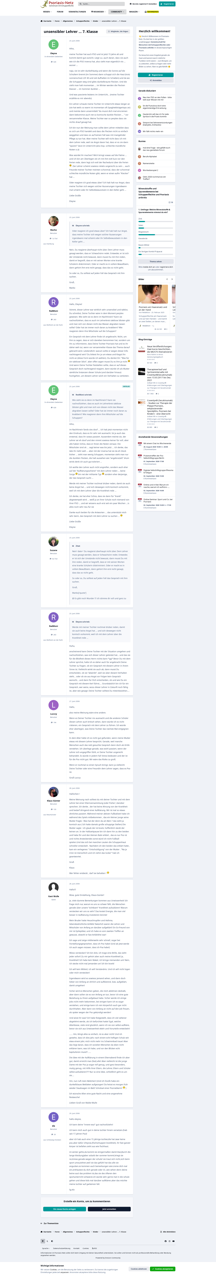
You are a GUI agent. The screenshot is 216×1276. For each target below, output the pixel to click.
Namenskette (148, 163)
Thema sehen (156, 261)
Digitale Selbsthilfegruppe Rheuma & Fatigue (158, 471)
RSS (95, 1248)
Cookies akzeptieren (164, 1269)
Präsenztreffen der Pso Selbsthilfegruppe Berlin (154, 456)
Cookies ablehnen (139, 1269)
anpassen (65, 1272)
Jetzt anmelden (109, 1209)
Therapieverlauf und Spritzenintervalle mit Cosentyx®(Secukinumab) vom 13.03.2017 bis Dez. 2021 (159, 375)
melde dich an (149, 267)
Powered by (108, 1258)
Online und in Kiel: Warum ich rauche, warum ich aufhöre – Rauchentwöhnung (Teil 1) (156, 487)
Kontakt (76, 1248)
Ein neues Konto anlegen (64, 1209)
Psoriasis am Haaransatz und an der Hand (153, 308)
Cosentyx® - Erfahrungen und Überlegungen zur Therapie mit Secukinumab (159, 385)
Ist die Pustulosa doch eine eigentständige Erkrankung (154, 106)
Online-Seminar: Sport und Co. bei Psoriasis (158, 500)
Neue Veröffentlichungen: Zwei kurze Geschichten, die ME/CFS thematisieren (159, 349)
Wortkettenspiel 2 (150, 170)
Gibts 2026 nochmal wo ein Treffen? (154, 178)
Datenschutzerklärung (61, 1248)
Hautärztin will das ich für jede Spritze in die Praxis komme (156, 115)
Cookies (86, 1248)
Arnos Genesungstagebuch (155, 355)
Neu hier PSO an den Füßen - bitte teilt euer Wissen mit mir (157, 98)
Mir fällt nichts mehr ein (153, 131)
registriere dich (166, 267)
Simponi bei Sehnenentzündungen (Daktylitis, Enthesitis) (157, 123)
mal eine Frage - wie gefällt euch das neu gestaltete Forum (156, 148)
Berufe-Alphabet (150, 156)
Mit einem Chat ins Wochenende (157, 443)
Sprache (45, 1248)
